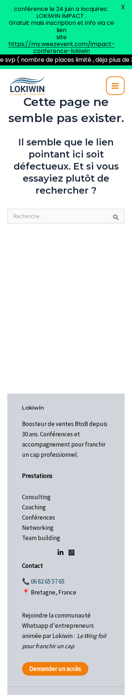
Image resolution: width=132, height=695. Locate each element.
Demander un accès (55, 669)
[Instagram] (71, 552)
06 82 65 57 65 (48, 581)
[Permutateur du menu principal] (115, 85)
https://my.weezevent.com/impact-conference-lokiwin (61, 47)
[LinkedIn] (60, 552)
